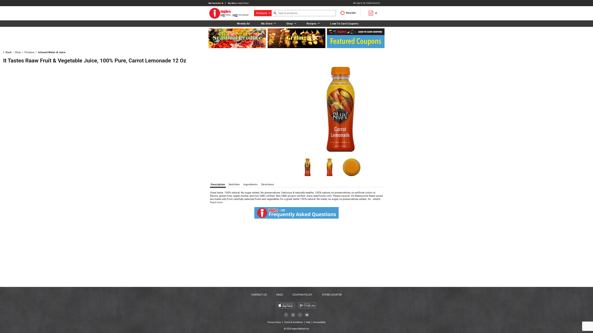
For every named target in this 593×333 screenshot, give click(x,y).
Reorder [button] (351, 12)
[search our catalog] (275, 13)
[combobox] (263, 13)
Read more (216, 202)
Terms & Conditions (293, 322)
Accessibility (319, 322)
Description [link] (218, 184)
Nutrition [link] (234, 184)
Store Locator (332, 294)
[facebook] (286, 315)
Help (308, 322)
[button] (307, 167)
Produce (29, 52)
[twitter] (300, 315)
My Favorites (214, 3)
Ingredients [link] (250, 184)
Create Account (373, 3)
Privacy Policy (274, 322)
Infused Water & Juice (51, 52)
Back (8, 52)
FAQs (279, 294)
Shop (18, 52)
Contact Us (259, 294)
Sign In (359, 3)
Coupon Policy (302, 294)
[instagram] (293, 315)
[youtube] (307, 315)
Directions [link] (267, 184)
